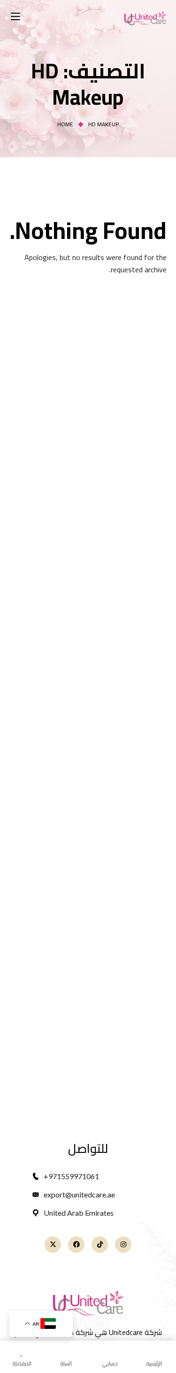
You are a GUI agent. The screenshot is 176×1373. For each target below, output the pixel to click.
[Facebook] (76, 1244)
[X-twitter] (53, 1244)
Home (65, 124)
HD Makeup (103, 124)
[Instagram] (123, 1244)
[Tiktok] (100, 1244)
